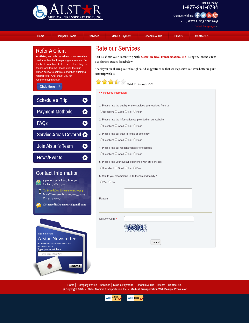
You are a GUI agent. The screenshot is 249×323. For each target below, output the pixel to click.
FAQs (42, 122)
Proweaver (180, 289)
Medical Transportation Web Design (152, 289)
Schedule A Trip (153, 36)
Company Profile (66, 36)
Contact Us (202, 36)
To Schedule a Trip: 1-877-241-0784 (63, 190)
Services (94, 36)
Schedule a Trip (52, 100)
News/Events (49, 157)
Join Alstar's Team (55, 145)
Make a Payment (121, 36)
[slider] (110, 82)
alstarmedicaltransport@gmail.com (64, 204)
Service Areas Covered (59, 134)
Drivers (178, 36)
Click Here (47, 86)
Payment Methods (54, 111)
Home (40, 36)
